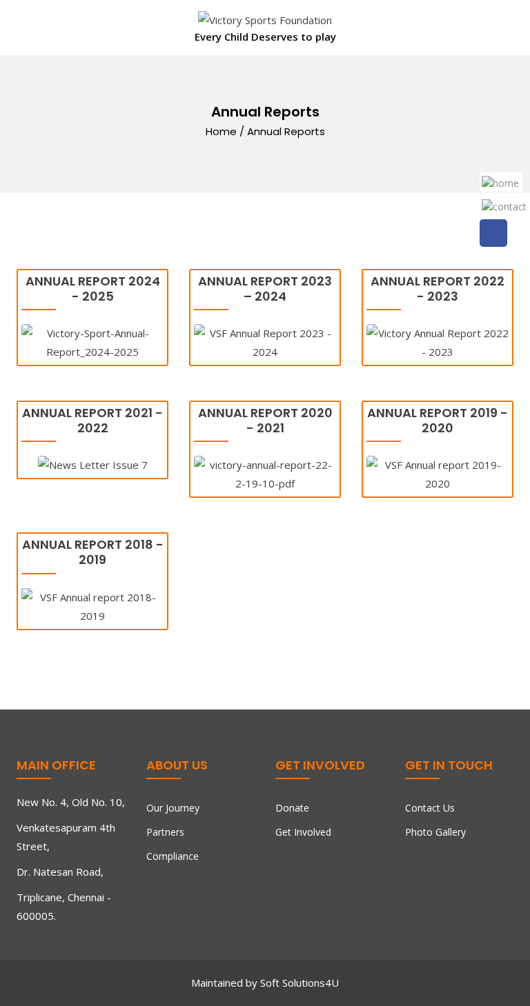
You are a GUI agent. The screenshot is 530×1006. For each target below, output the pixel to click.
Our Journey (172, 807)
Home (221, 131)
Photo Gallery (435, 831)
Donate (292, 807)
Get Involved (303, 831)
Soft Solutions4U (299, 982)
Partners (165, 831)
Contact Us (430, 807)
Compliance (172, 856)
